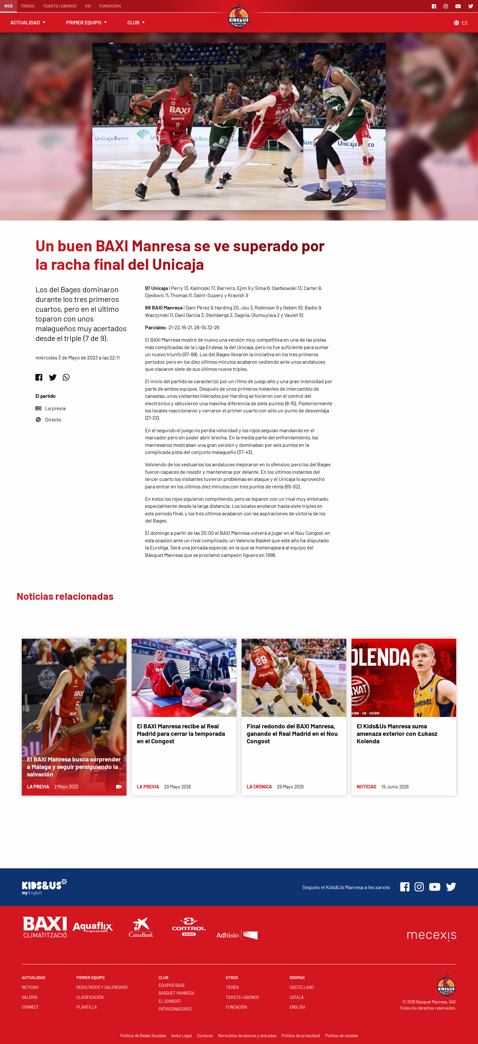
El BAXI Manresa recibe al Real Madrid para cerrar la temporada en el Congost (181, 733)
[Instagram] (447, 6)
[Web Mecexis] (431, 935)
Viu (88, 5)
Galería (29, 997)
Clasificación (89, 997)
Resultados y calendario (102, 987)
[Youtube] (459, 6)
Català (297, 997)
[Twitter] (472, 6)
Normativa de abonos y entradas (247, 1035)
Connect (30, 1007)
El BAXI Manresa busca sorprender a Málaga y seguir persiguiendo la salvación (74, 766)
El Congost (170, 1001)
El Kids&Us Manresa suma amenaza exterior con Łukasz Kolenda (397, 733)
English (297, 1007)
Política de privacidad (301, 1035)
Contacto (205, 1035)
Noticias (30, 987)
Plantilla (86, 1007)
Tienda (27, 5)
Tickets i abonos (59, 5)
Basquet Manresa (176, 993)
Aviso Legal (181, 1035)
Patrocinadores (175, 1009)
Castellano (302, 987)
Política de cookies (341, 1035)
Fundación (110, 5)
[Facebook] (435, 6)
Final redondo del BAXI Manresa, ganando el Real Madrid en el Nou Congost (292, 733)
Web (8, 5)
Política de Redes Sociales (143, 1035)
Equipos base (172, 985)
